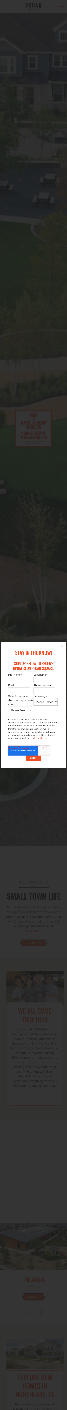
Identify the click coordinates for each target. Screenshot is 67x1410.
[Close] (62, 645)
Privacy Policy (40, 738)
